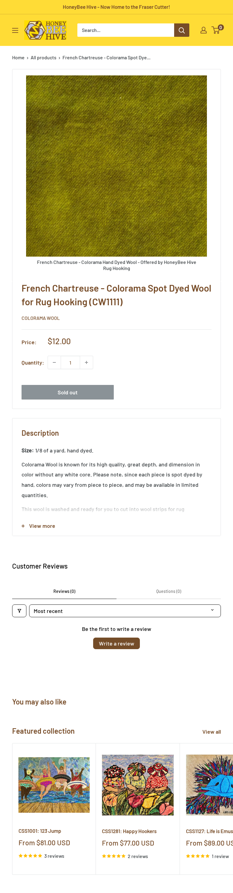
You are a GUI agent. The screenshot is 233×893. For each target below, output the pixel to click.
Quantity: (33, 362)
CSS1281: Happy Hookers (129, 831)
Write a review (116, 643)
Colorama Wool (41, 318)
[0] (216, 30)
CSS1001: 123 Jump (40, 831)
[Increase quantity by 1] (86, 362)
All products (43, 57)
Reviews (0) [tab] (64, 591)
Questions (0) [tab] (168, 591)
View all (212, 731)
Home (18, 57)
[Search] (181, 30)
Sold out (68, 392)
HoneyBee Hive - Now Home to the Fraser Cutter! (116, 7)
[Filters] (19, 610)
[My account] (204, 30)
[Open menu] (15, 30)
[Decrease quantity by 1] (54, 362)
